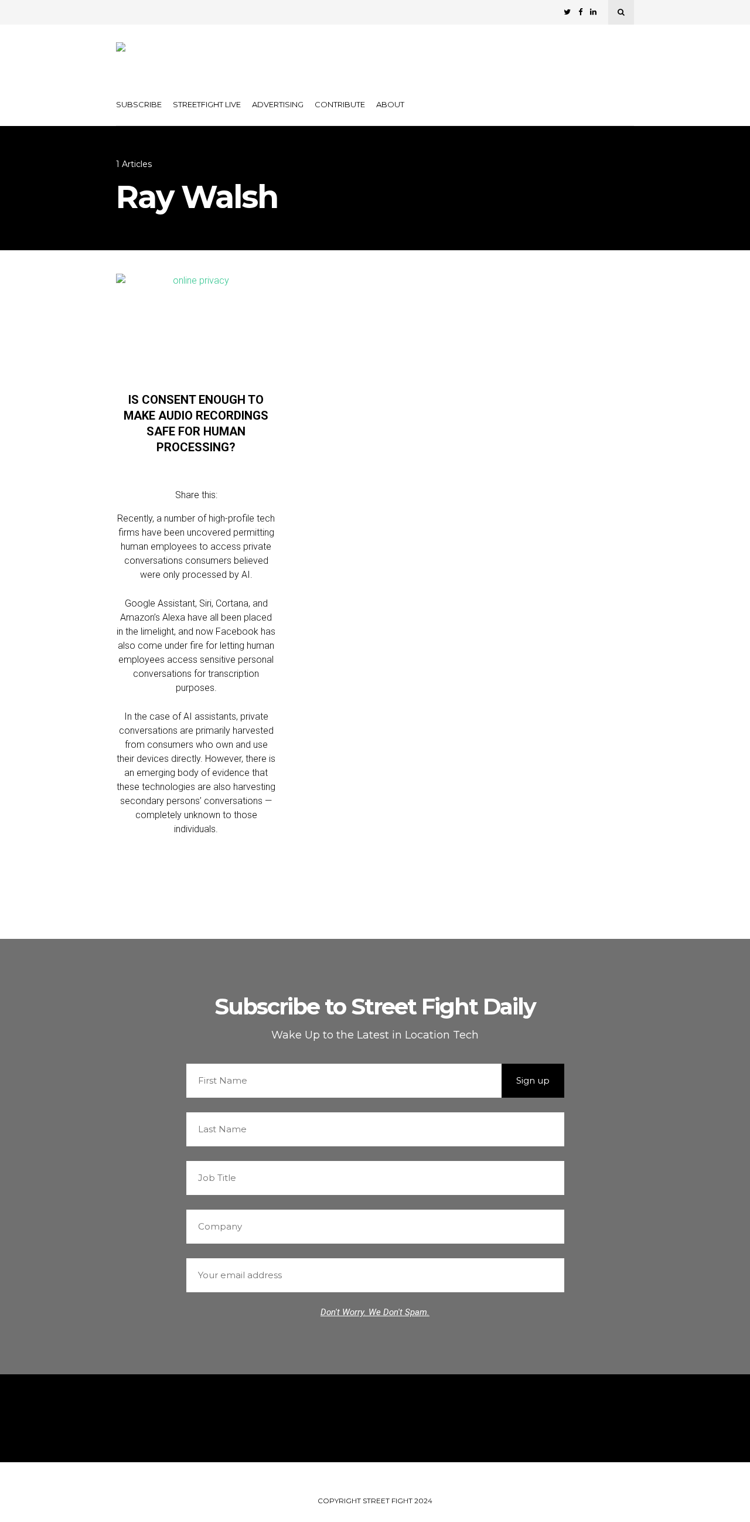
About (390, 104)
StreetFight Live (207, 104)
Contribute (340, 104)
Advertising (278, 104)
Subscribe (139, 104)
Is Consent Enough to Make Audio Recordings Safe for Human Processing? (196, 423)
